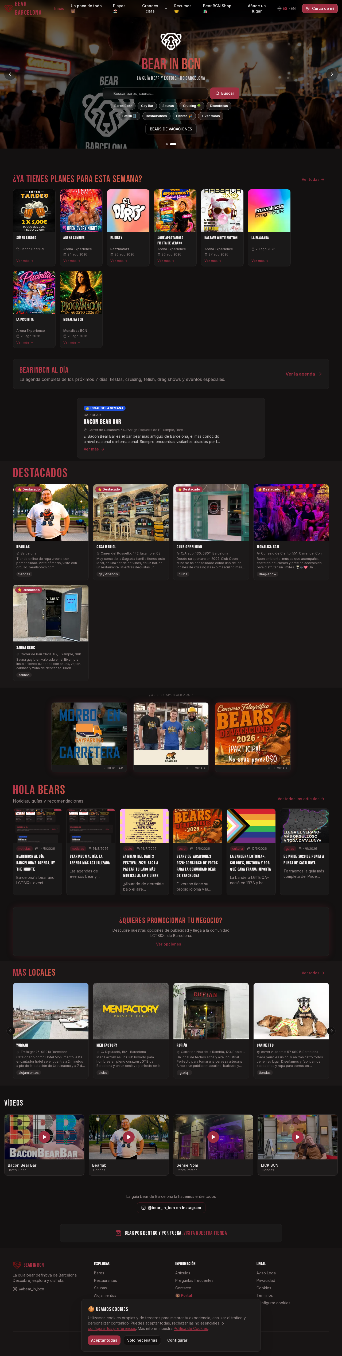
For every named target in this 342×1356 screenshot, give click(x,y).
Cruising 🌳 (192, 106)
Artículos (182, 1273)
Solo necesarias (142, 1340)
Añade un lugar (257, 8)
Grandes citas (150, 8)
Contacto (183, 1288)
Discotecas (219, 106)
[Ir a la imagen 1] (169, 144)
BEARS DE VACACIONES (171, 129)
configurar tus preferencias (112, 1328)
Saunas (168, 106)
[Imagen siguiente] (332, 74)
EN (293, 8)
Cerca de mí (323, 8)
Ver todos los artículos (299, 798)
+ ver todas (210, 116)
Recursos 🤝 (183, 8)
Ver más (22, 261)
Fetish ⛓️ (129, 116)
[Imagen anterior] (10, 74)
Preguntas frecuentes (194, 1280)
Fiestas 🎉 (184, 116)
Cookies (263, 1288)
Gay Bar (147, 106)
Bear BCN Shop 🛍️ (217, 8)
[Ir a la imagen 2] (175, 144)
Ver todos (311, 973)
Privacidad (265, 1280)
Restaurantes (156, 116)
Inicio (59, 8)
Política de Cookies (191, 1328)
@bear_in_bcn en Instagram (174, 1207)
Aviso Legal (266, 1273)
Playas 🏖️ (119, 8)
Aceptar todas (104, 1340)
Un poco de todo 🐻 (86, 8)
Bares (99, 1273)
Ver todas (311, 179)
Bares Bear (123, 106)
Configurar (177, 1340)
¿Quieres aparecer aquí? (171, 694)
